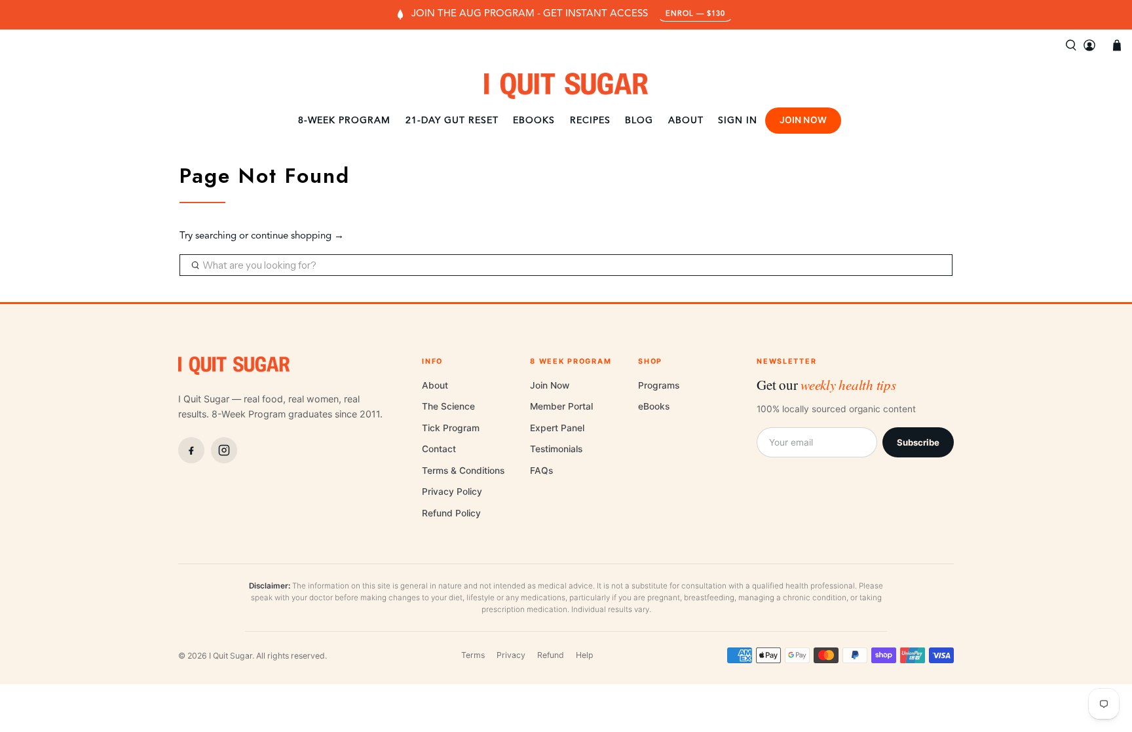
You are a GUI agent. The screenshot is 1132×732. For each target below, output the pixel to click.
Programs (658, 385)
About (686, 120)
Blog (639, 120)
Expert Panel (557, 428)
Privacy (511, 655)
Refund (550, 655)
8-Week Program (344, 120)
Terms (473, 655)
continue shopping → (297, 236)
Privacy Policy (452, 491)
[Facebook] (191, 450)
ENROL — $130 (695, 14)
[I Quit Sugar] (566, 86)
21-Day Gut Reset (452, 120)
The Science (448, 406)
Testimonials (556, 449)
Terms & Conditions (463, 470)
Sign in (737, 120)
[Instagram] (224, 450)
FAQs (541, 470)
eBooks (534, 120)
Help (585, 655)
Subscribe (918, 442)
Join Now (803, 120)
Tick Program (451, 428)
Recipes (590, 120)
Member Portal (561, 406)
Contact (439, 449)
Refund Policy (451, 513)
